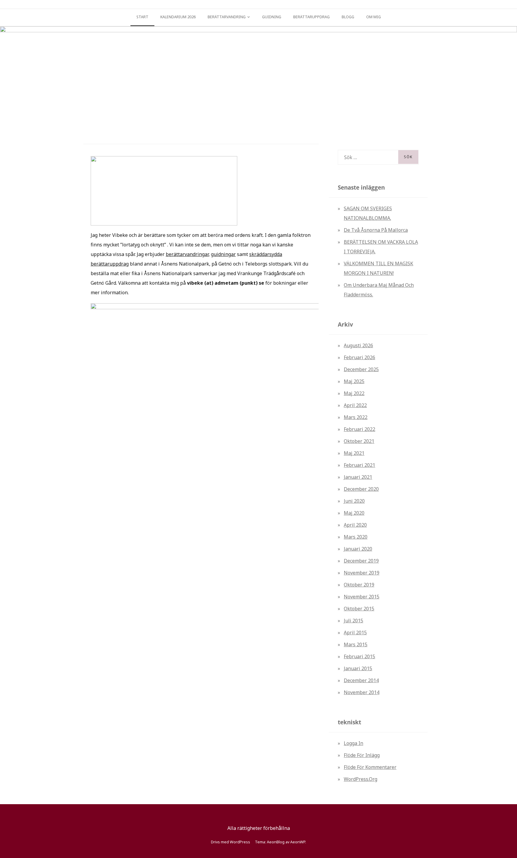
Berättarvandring (227, 16)
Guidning (271, 16)
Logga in (353, 743)
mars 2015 (355, 644)
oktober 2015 (359, 608)
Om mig (373, 16)
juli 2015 (353, 620)
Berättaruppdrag (311, 16)
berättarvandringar (187, 254)
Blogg (348, 16)
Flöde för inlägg (362, 755)
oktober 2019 (359, 584)
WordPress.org (360, 779)
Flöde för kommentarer (370, 767)
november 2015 (361, 596)
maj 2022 (354, 393)
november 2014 (361, 692)
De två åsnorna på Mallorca (376, 230)
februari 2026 (359, 357)
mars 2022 (355, 417)
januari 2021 (358, 477)
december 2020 (361, 489)
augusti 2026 (358, 345)
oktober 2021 (359, 441)
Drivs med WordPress (230, 842)
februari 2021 (359, 465)
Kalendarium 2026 (178, 16)
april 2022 (355, 405)
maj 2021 (354, 453)
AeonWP (297, 842)
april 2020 (355, 525)
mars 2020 (355, 537)
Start (142, 16)
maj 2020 (354, 513)
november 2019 (361, 572)
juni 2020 (354, 501)
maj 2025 (354, 381)
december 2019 (361, 560)
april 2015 (355, 632)
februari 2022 (359, 429)
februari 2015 (359, 656)
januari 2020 (358, 548)
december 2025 (361, 369)
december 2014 (361, 680)
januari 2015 (358, 668)
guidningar (223, 254)
